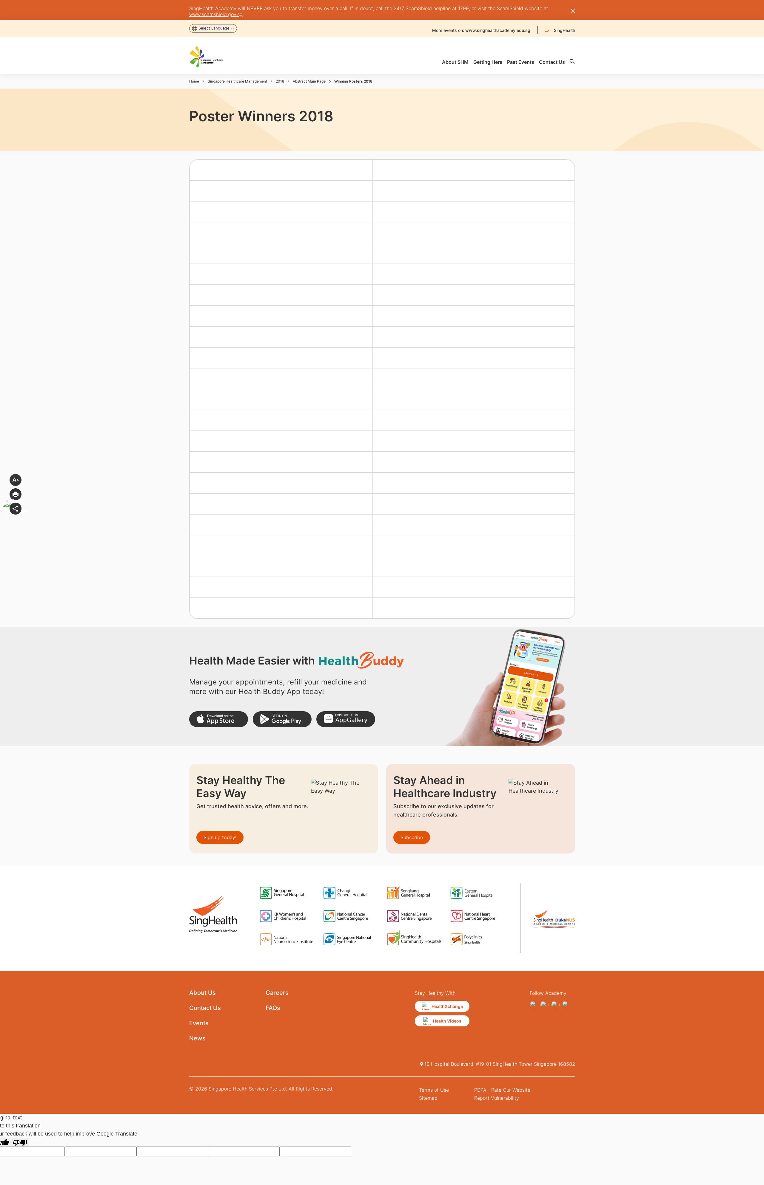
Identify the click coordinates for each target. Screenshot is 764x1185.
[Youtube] (544, 1005)
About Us (202, 992)
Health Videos (447, 1020)
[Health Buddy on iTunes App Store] (218, 719)
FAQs (273, 1007)
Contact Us (205, 1007)
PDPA (480, 1090)
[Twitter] (555, 1005)
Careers (277, 992)
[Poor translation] (20, 1142)
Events (199, 1023)
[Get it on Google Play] (282, 719)
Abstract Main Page (309, 81)
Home (194, 81)
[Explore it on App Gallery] (345, 719)
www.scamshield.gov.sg (216, 14)
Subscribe (412, 837)
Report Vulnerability (496, 1098)
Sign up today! (220, 837)
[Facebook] (534, 1005)
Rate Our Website (510, 1090)
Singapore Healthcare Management (237, 81)
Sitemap (428, 1098)
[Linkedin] (566, 1005)
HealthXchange (447, 1006)
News (197, 1038)
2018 (280, 81)
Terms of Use (434, 1090)
